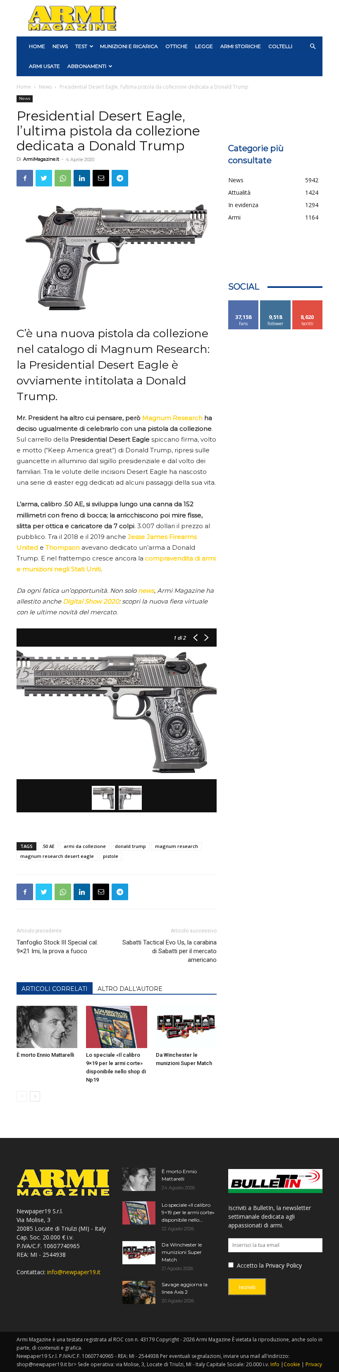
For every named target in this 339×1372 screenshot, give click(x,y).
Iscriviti (307, 303)
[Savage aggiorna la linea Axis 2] (138, 1292)
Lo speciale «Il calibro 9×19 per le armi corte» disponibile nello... (188, 1212)
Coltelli (280, 46)
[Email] (101, 178)
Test (81, 46)
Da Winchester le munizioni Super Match (182, 1252)
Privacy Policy (283, 1265)
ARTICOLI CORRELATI (54, 989)
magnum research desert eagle (57, 856)
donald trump (130, 846)
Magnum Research (172, 418)
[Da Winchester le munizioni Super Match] (186, 1027)
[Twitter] (44, 178)
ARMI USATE (44, 66)
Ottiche (176, 46)
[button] (312, 47)
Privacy (314, 1364)
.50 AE (48, 846)
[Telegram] (120, 178)
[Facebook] (25, 178)
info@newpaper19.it (73, 1272)
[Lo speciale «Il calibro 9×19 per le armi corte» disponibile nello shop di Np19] (116, 1027)
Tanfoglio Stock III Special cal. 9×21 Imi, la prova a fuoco (57, 947)
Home (24, 86)
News (60, 46)
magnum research (176, 846)
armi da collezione (85, 846)
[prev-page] (22, 1096)
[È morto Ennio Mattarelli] (47, 1027)
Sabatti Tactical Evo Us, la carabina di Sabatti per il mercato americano (169, 951)
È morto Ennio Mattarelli (45, 1055)
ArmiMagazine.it (41, 159)
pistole (110, 856)
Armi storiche (240, 46)
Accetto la (249, 1265)
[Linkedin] (82, 178)
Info (274, 1364)
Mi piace (243, 303)
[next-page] (35, 1096)
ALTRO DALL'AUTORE (130, 989)
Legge (204, 46)
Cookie (292, 1364)
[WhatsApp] (63, 178)
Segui (275, 303)
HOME (37, 46)
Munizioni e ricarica (129, 46)
